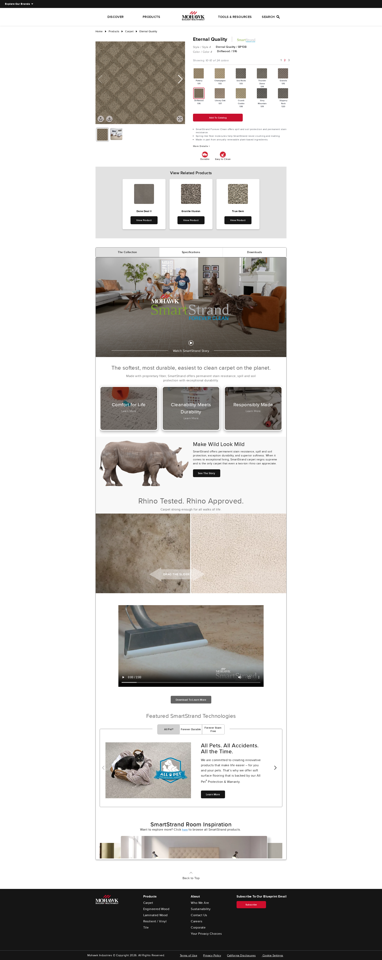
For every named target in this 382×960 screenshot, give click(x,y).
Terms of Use (188, 955)
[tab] (127, 252)
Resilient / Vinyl (155, 921)
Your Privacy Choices (206, 933)
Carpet (148, 902)
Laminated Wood (155, 915)
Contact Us (199, 915)
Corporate (198, 927)
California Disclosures (241, 955)
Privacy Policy (212, 955)
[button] (180, 79)
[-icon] (98, 37)
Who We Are (200, 902)
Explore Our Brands (17, 4)
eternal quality (148, 31)
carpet (129, 31)
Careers (196, 921)
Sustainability (200, 909)
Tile (146, 927)
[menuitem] (17, 4)
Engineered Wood (156, 909)
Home (99, 31)
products (114, 31)
